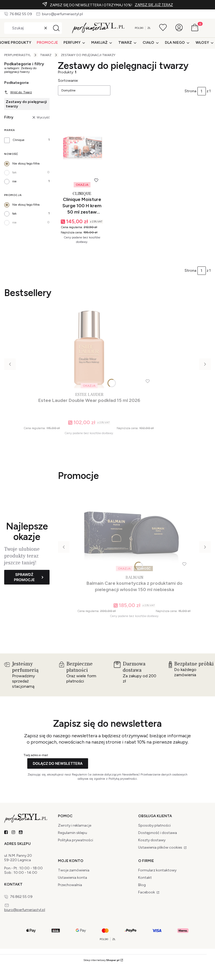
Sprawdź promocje (24, 577)
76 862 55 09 (20, 14)
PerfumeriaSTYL (17, 55)
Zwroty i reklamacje (74, 825)
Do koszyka (79, 252)
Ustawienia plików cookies (160, 847)
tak (14, 172)
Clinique (18, 140)
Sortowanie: (68, 80)
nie (14, 181)
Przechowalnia (70, 885)
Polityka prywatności (75, 840)
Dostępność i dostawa (157, 833)
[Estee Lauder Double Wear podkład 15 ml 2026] (89, 348)
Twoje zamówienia (73, 870)
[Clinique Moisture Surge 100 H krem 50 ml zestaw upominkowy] (82, 147)
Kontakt (145, 877)
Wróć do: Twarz (21, 92)
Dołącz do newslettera (58, 763)
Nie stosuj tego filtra (26, 163)
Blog (142, 885)
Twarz (45, 55)
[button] (56, 28)
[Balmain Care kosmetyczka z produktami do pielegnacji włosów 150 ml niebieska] (134, 531)
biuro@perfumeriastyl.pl (62, 14)
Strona (190, 91)
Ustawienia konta (72, 877)
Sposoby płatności (154, 825)
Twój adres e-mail (36, 755)
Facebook (147, 892)
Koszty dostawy (151, 840)
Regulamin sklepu (72, 833)
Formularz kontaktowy (157, 870)
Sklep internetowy (101, 960)
